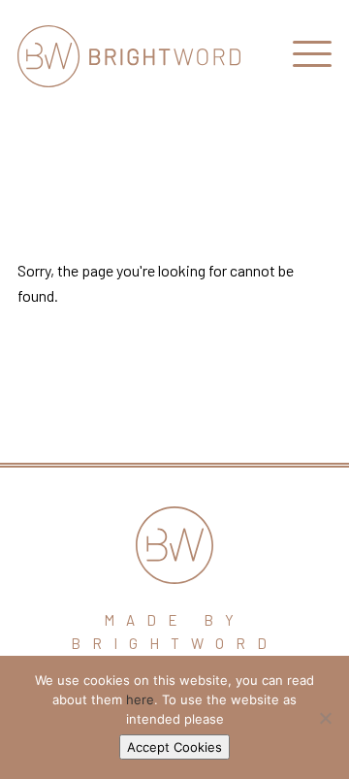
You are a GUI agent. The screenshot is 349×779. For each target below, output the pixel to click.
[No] (324, 718)
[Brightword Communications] (128, 56)
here (140, 699)
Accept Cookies (174, 747)
